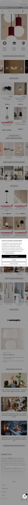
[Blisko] (26, 240)
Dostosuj (14, 260)
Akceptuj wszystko (14, 256)
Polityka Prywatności (9, 252)
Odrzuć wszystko (14, 263)
